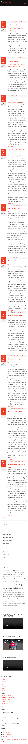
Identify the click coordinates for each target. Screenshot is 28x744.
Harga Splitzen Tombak (15, 579)
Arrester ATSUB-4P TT (6, 572)
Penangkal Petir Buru (18, 590)
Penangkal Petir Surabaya (13, 28)
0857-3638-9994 (7, 734)
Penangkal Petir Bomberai (10, 590)
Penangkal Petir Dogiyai (20, 594)
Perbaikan (4, 684)
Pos (8, 155)
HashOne (12, 743)
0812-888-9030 (6, 732)
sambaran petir (20, 603)
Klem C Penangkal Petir (14, 412)
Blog (4, 557)
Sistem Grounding (7, 549)
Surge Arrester (6, 543)
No (3, 30)
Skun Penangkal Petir (14, 208)
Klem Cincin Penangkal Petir (16, 359)
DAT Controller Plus (13, 572)
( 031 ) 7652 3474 (7, 731)
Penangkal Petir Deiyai (12, 594)
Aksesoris (17, 30)
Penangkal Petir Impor (8, 540)
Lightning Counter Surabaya (10, 584)
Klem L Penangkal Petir (14, 315)
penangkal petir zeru (6, 603)
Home (3, 679)
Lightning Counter (7, 551)
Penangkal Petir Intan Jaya (15, 596)
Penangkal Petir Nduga (15, 599)
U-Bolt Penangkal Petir (14, 25)
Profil (3, 688)
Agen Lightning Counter (7, 570)
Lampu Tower (6, 554)
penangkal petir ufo (20, 601)
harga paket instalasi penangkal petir (15, 576)
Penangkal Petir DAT (14, 592)
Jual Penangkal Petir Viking (13, 581)
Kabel (4, 546)
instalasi (6, 581)
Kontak (3, 690)
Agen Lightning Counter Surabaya (17, 570)
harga (11, 574)
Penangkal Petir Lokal (8, 537)
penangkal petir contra (7, 592)
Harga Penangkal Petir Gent (18, 578)
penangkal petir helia (6, 596)
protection (12, 603)
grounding (8, 574)
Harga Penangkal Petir (8, 578)
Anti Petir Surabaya (8, 739)
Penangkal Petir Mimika (19, 598)
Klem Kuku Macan (13, 261)
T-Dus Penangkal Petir (14, 61)
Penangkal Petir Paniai (12, 601)
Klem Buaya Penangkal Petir (16, 464)
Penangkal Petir (13, 155)
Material (4, 683)
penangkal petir (10, 588)
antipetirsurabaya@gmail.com (10, 736)
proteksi (15, 603)
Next (3, 517)
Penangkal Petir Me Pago (10, 598)
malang (18, 584)
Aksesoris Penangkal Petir (8, 697)
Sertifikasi (4, 686)
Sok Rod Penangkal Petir (14, 99)
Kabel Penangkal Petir (7, 695)
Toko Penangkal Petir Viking (15, 605)
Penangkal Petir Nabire (7, 599)
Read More (10, 56)
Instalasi (4, 681)
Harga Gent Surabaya (16, 574)
